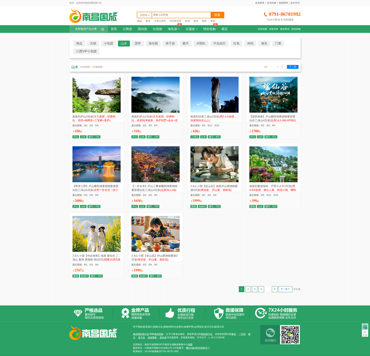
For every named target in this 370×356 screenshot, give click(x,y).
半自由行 (219, 43)
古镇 (93, 43)
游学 (138, 43)
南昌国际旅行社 (141, 334)
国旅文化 (158, 326)
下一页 (292, 66)
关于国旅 (137, 326)
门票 (278, 43)
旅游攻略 (296, 29)
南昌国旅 (158, 334)
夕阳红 (201, 43)
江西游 (127, 29)
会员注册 (271, 3)
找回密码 (283, 3)
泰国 (212, 21)
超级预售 (152, 337)
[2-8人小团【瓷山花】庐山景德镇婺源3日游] (155, 251)
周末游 (163, 337)
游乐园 (153, 43)
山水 (124, 43)
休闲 (250, 43)
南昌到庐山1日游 (154, 120)
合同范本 (199, 326)
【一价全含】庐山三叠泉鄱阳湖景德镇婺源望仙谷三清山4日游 (154, 190)
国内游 (142, 29)
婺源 (148, 21)
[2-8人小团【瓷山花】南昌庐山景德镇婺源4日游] (214, 181)
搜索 (217, 15)
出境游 (157, 29)
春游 (233, 334)
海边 (79, 43)
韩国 (204, 21)
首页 (114, 29)
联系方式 (219, 326)
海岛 (264, 43)
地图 (190, 344)
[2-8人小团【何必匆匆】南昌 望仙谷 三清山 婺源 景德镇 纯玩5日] (96, 251)
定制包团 (262, 29)
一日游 (242, 334)
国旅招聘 (168, 326)
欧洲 (187, 21)
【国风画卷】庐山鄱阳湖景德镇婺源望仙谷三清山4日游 (272, 120)
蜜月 (185, 43)
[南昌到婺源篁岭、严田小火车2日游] (273, 181)
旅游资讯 (284, 29)
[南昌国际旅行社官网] (93, 22)
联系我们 (147, 326)
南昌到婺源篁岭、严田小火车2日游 (272, 190)
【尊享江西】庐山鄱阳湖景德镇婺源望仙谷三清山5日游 (95, 190)
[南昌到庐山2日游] (96, 112)
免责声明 (188, 326)
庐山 (139, 21)
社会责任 (178, 326)
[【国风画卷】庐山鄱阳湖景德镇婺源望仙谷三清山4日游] (273, 112)
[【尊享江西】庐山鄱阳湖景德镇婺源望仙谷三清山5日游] (96, 181)
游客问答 (273, 29)
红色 (236, 43)
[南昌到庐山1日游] (155, 112)
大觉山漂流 (160, 21)
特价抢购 (210, 28)
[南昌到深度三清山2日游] (214, 112)
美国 (195, 21)
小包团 (108, 43)
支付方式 (295, 3)
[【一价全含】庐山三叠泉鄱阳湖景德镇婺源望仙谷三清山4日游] (155, 181)
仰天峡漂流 (175, 21)
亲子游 (170, 43)
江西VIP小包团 (86, 51)
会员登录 (259, 3)
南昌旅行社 (206, 334)
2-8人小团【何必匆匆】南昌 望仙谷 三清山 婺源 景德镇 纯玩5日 (96, 259)
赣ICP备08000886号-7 (198, 348)
